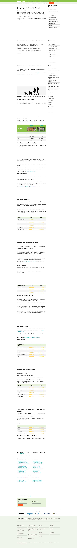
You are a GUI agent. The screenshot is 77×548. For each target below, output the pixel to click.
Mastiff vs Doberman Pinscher (37, 462)
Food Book (40, 536)
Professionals (56, 1)
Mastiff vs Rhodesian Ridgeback (38, 468)
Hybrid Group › (50, 104)
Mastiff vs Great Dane (36, 461)
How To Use (51, 528)
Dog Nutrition (40, 526)
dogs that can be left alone (31, 171)
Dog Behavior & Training (42, 528)
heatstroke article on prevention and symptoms (28, 186)
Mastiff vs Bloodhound (36, 470)
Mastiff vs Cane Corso (52, 50)
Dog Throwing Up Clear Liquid (31, 526)
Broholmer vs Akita (21, 471)
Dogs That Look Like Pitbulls (20, 530)
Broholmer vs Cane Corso (52, 15)
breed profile (22, 453)
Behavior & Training (43, 1)
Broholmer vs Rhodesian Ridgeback (23, 468)
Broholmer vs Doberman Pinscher (23, 462)
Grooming (50, 1)
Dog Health (40, 525)
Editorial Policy (52, 526)
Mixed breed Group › (51, 106)
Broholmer (31, 125)
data (38, 72)
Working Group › (50, 112)
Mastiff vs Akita (35, 471)
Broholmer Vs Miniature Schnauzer (23, 479)
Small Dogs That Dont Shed (20, 533)
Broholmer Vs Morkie (21, 480)
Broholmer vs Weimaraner (22, 466)
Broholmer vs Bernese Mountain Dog (23, 463)
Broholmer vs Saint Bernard (22, 472)
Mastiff (41, 125)
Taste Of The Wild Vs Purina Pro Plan (32, 534)
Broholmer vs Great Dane (22, 461)
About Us (51, 525)
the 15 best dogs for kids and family (30, 261)
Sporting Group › (50, 108)
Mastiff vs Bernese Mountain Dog (38, 463)
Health (32, 1)
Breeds (28, 1)
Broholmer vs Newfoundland (22, 467)
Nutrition (37, 1)
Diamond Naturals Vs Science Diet (32, 535)
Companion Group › (51, 98)
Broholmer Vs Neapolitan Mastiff (38, 479)
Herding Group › (50, 100)
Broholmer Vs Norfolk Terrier (37, 481)
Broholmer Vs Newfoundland (37, 480)
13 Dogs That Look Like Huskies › (53, 73)
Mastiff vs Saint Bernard (37, 472)
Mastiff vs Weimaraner (36, 466)
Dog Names (40, 535)
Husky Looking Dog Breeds (20, 526)
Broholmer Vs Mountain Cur (22, 481)
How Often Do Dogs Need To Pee (32, 528)
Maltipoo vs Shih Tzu (19, 537)
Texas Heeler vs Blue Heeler (20, 536)
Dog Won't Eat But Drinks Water (32, 525)
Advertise (51, 529)
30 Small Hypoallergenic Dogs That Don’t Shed (31, 337)
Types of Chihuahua (19, 534)
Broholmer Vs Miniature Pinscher (23, 477)
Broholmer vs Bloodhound (22, 470)
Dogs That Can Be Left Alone (20, 525)
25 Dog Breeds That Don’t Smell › (53, 75)
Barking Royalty (21, 1)
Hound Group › (50, 102)
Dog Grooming (41, 529)
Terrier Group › (50, 110)
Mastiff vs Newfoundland (37, 467)
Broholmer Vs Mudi (36, 477)
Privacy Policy (52, 532)
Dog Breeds (40, 532)
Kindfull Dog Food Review (31, 538)
